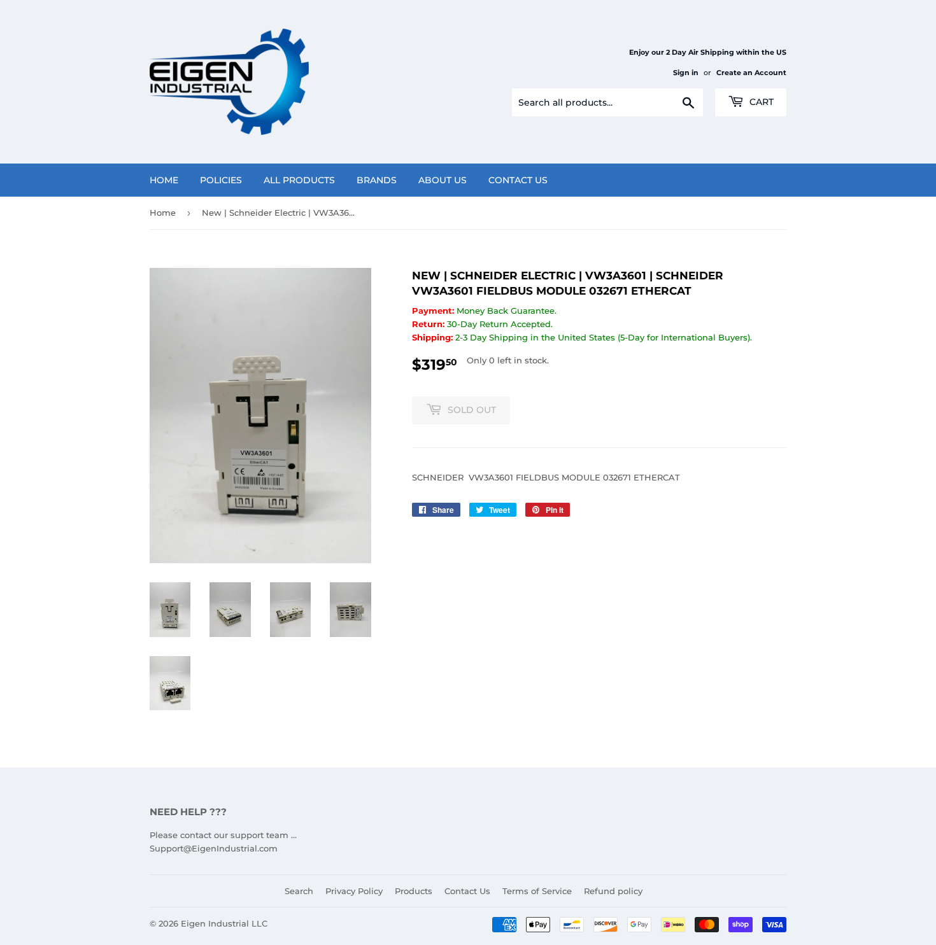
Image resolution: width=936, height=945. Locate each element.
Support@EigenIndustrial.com (214, 848)
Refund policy (613, 891)
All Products (299, 180)
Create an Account (751, 72)
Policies (221, 180)
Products (413, 891)
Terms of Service (537, 891)
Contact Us (518, 180)
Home (164, 180)
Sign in (685, 72)
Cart (760, 102)
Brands (377, 180)
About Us (442, 180)
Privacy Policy (354, 891)
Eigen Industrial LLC (224, 923)
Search (299, 891)
